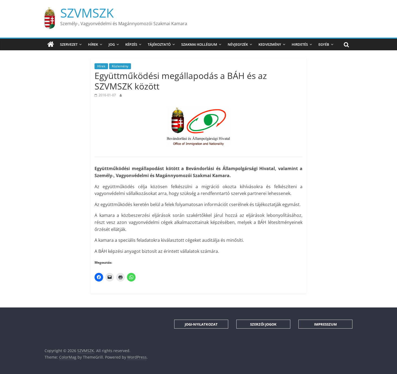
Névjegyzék (238, 44)
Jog (112, 44)
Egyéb (323, 44)
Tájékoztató (159, 44)
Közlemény (120, 66)
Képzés (131, 44)
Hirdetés (300, 44)
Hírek (93, 44)
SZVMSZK (87, 12)
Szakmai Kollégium (199, 44)
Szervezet (69, 44)
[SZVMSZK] (51, 44)
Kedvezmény (269, 44)
